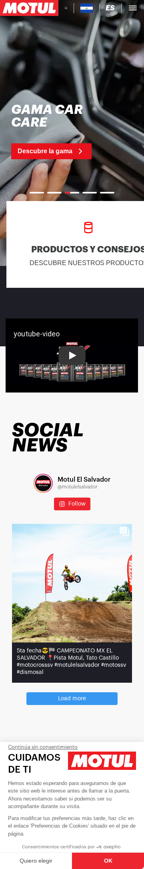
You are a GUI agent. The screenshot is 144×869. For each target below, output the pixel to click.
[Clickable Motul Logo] (29, 8)
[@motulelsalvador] (43, 483)
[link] (55, 131)
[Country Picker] (86, 8)
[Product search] (66, 8)
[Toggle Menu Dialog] (133, 8)
